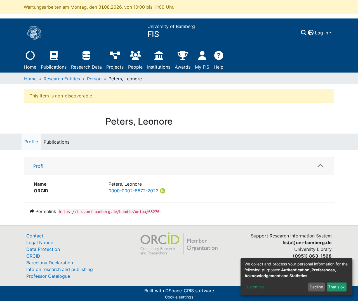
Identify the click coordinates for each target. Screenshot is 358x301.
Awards (182, 67)
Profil (38, 166)
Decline (316, 286)
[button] (310, 32)
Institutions (158, 67)
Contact (34, 236)
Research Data (86, 67)
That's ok (336, 286)
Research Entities (62, 78)
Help (218, 67)
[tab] (179, 166)
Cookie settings (179, 297)
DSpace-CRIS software (189, 290)
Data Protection (43, 249)
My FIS (202, 67)
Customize (254, 286)
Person (94, 78)
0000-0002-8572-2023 (134, 190)
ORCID (33, 256)
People (135, 67)
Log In (321, 33)
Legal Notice (39, 242)
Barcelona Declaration (49, 262)
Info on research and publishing (59, 269)
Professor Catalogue (48, 276)
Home (30, 67)
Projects (115, 67)
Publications (54, 67)
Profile (31, 141)
